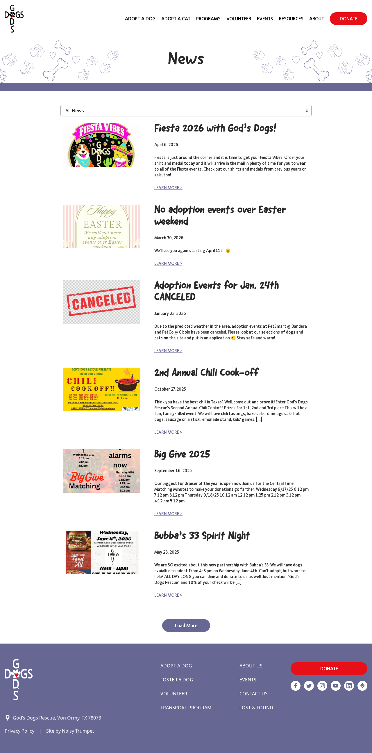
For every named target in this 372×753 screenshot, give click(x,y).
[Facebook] (296, 686)
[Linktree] (362, 686)
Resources (291, 18)
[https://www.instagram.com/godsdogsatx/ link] (322, 686)
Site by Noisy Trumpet (70, 731)
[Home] (14, 19)
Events (265, 18)
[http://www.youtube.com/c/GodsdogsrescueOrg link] (336, 686)
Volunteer (238, 18)
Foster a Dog (176, 679)
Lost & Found (256, 707)
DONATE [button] (348, 18)
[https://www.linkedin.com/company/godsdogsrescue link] (349, 686)
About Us (250, 665)
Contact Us (253, 693)
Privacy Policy (19, 731)
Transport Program (186, 707)
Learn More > (168, 187)
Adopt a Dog (176, 665)
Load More (186, 625)
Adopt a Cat (175, 18)
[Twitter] (309, 686)
